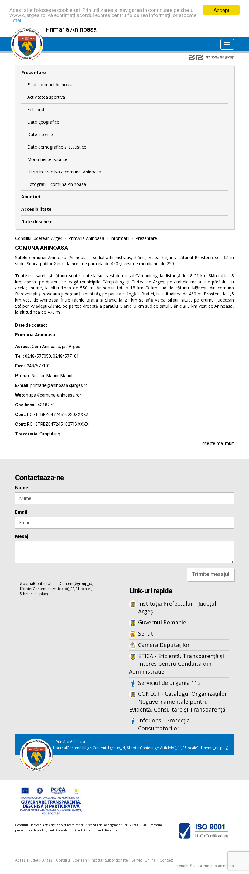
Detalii (16, 20)
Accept (221, 10)
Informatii (119, 238)
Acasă (20, 860)
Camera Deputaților (164, 644)
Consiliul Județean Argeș (38, 238)
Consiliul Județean (71, 860)
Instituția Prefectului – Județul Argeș (177, 607)
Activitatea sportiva (46, 97)
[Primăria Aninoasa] (27, 31)
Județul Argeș (40, 860)
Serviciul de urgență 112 (169, 682)
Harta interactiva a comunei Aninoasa (64, 172)
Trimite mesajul (210, 574)
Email (21, 512)
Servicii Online (144, 860)
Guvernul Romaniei (163, 622)
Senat (145, 633)
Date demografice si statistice (56, 147)
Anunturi (30, 197)
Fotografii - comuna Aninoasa (56, 184)
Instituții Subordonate (109, 860)
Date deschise (37, 221)
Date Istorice (40, 134)
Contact (166, 860)
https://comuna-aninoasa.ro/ (53, 395)
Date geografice (43, 122)
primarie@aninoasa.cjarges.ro (59, 385)
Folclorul (35, 109)
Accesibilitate (36, 209)
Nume (21, 487)
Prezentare (33, 72)
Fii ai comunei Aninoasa (50, 84)
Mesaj (21, 536)
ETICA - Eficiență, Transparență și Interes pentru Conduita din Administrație (176, 663)
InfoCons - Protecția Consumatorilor (164, 724)
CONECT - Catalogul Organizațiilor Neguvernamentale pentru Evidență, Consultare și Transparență (178, 701)
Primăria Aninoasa (86, 238)
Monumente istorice (47, 159)
